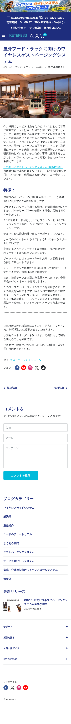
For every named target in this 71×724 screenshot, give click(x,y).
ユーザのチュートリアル (17, 534)
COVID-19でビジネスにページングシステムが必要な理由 (46, 602)
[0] (42, 36)
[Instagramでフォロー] (19, 687)
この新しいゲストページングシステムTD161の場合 (33, 166)
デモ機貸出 (35, 27)
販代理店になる (52, 27)
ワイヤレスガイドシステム (18, 507)
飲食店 (7, 578)
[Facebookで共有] (17, 367)
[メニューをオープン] (3, 35)
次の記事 (59, 387)
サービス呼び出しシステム (18, 561)
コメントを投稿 (20, 475)
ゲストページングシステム (16, 67)
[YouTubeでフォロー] (25, 687)
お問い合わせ (18, 27)
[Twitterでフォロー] (12, 687)
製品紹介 (8, 525)
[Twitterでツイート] (36, 367)
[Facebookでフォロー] (5, 687)
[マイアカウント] (37, 36)
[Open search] (32, 36)
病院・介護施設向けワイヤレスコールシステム (30, 569)
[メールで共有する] (43, 367)
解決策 (7, 516)
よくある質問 (11, 543)
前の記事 (12, 387)
